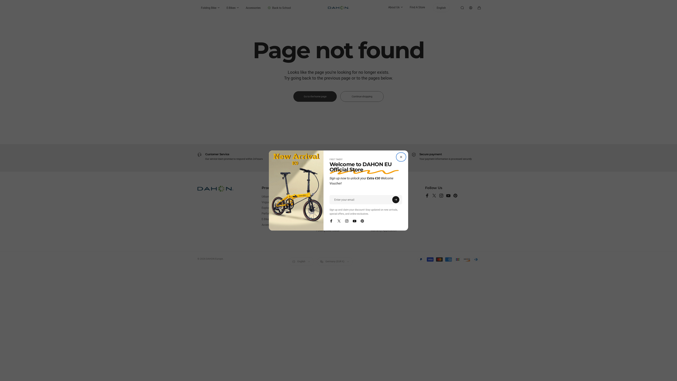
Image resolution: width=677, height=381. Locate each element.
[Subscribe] (395, 199)
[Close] (401, 157)
